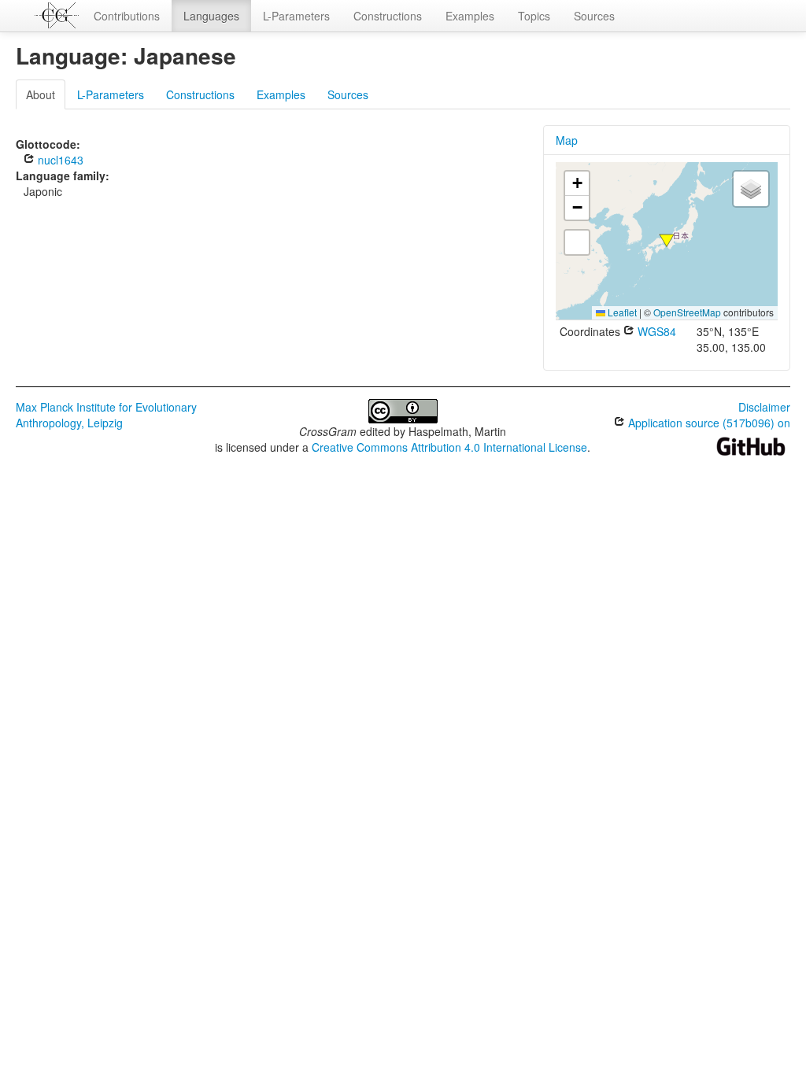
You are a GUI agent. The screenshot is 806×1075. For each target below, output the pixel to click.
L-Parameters (296, 16)
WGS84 (655, 331)
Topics (534, 16)
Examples (470, 16)
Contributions (127, 16)
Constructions (387, 16)
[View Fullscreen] (577, 242)
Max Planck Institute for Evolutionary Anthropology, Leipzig (106, 414)
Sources (594, 16)
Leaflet (621, 312)
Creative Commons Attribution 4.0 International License (449, 447)
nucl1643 (59, 160)
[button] (667, 241)
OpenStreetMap (687, 312)
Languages (211, 16)
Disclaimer (764, 407)
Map (567, 140)
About (40, 94)
